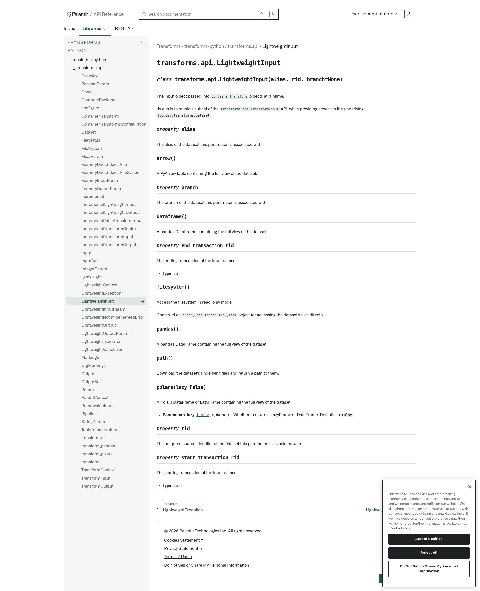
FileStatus (91, 141)
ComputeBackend (99, 100)
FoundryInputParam (101, 181)
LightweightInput (98, 301)
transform (91, 462)
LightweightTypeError (101, 342)
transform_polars (97, 454)
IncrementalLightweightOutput (110, 213)
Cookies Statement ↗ (184, 540)
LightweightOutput (99, 326)
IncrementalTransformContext (110, 229)
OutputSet (91, 382)
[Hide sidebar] (143, 42)
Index (69, 29)
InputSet (90, 261)
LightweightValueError (102, 350)
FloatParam (92, 157)
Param (88, 390)
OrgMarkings (94, 366)
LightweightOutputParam (105, 334)
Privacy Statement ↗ (183, 549)
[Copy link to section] (154, 63)
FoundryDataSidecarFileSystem (111, 173)
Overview (90, 76)
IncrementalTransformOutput (109, 245)
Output (88, 374)
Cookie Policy (400, 528)
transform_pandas (98, 446)
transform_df (93, 438)
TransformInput (96, 478)
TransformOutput (98, 486)
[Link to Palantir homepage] (78, 14)
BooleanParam (95, 84)
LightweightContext (100, 285)
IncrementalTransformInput (107, 237)
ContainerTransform (100, 116)
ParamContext (95, 398)
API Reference (109, 14)
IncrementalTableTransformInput (112, 221)
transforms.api (243, 46)
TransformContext (98, 470)
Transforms (169, 46)
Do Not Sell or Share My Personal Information (429, 569)
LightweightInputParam (104, 309)
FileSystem (92, 149)
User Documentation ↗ (374, 14)
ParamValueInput (98, 406)
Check (88, 92)
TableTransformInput (101, 430)
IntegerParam (94, 269)
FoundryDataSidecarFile (104, 165)
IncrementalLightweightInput (109, 205)
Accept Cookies (429, 539)
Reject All (429, 552)
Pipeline (89, 414)
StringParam (93, 422)
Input (87, 253)
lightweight (92, 277)
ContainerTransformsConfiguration (114, 124)
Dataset (89, 132)
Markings (90, 358)
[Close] (469, 486)
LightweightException (102, 293)
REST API (125, 29)
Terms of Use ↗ (178, 557)
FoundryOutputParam (102, 189)
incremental (93, 197)
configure (90, 108)
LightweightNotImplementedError (113, 317)
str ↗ (178, 274)
